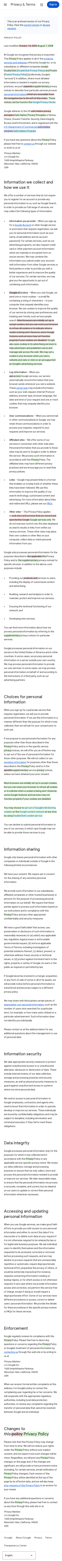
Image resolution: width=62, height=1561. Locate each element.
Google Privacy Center (44, 102)
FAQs (49, 503)
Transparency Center (15, 1545)
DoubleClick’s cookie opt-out (27, 815)
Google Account (23, 225)
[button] (5, 5)
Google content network (32, 811)
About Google (23, 1537)
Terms (48, 1537)
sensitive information (15, 762)
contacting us (11, 1352)
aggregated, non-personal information (24, 1004)
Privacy (38, 1537)
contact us (29, 143)
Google (8, 1537)
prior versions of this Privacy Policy (22, 1485)
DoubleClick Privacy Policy (30, 70)
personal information (15, 94)
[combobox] (19, 1555)
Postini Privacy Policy (16, 74)
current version (32, 25)
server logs (22, 388)
